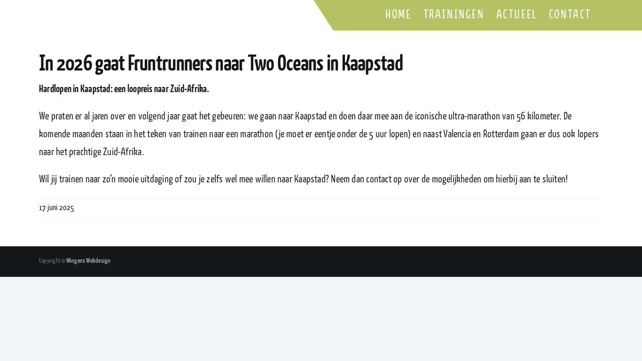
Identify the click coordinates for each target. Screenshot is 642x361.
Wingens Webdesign (88, 261)
